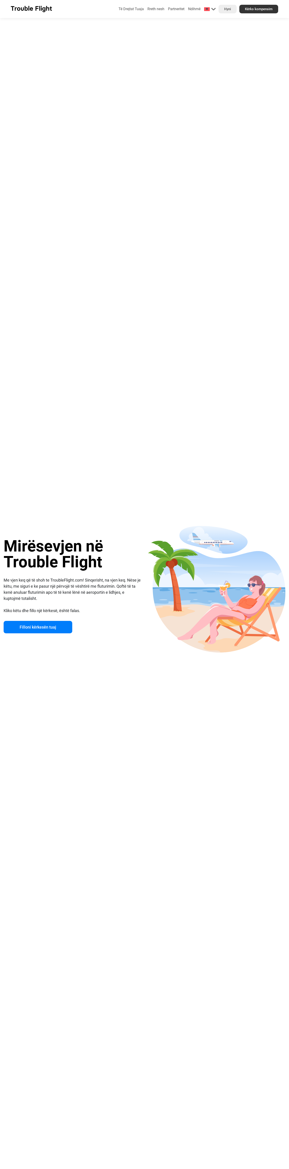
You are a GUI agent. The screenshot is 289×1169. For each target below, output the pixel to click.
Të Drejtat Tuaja (131, 9)
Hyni (227, 9)
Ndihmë (194, 9)
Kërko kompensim (259, 9)
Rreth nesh (155, 9)
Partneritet (176, 9)
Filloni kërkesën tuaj (38, 627)
